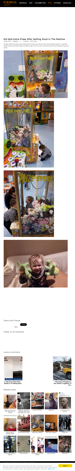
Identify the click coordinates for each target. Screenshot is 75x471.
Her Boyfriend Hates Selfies (37, 454)
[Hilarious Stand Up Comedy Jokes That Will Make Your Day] (23, 409)
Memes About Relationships (10, 433)
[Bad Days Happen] (37, 431)
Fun (50, 3)
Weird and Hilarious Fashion (10, 454)
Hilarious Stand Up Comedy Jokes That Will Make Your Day (24, 411)
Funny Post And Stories (65, 410)
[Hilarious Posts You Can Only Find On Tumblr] (10, 409)
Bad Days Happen (37, 432)
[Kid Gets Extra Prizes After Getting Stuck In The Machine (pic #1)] (36, 97)
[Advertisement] (37, 22)
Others (57, 3)
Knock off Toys (37, 410)
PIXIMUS (10, 2)
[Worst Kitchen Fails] (23, 431)
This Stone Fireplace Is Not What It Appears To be (62, 383)
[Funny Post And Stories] (65, 409)
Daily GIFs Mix (24, 453)
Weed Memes (51, 453)
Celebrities (40, 3)
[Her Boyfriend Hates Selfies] (37, 452)
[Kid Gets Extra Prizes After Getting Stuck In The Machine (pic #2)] (29, 167)
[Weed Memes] (51, 452)
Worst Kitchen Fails (23, 432)
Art (31, 3)
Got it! (65, 466)
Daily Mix (51, 410)
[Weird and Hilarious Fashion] (10, 452)
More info (51, 469)
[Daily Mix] (51, 409)
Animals (23, 3)
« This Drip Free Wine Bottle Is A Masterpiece (12, 382)
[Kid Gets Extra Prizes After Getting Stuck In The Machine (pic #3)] (29, 236)
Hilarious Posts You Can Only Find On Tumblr (10, 411)
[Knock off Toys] (37, 409)
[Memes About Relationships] (10, 431)
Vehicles (67, 3)
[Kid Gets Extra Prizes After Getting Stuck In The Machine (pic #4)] (36, 287)
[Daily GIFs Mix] (23, 452)
